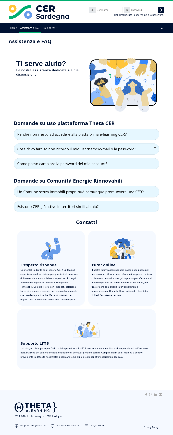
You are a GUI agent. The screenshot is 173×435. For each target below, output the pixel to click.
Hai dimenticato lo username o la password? (139, 14)
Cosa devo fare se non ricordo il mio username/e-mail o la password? (76, 148)
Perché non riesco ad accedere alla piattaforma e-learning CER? (72, 134)
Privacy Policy (150, 427)
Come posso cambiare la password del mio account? (62, 163)
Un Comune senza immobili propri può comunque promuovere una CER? (80, 191)
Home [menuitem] (13, 27)
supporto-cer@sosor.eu (33, 425)
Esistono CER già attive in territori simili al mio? (58, 206)
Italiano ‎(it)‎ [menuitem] (49, 27)
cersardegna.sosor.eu (68, 425)
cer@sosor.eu (97, 425)
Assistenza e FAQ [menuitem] (30, 27)
